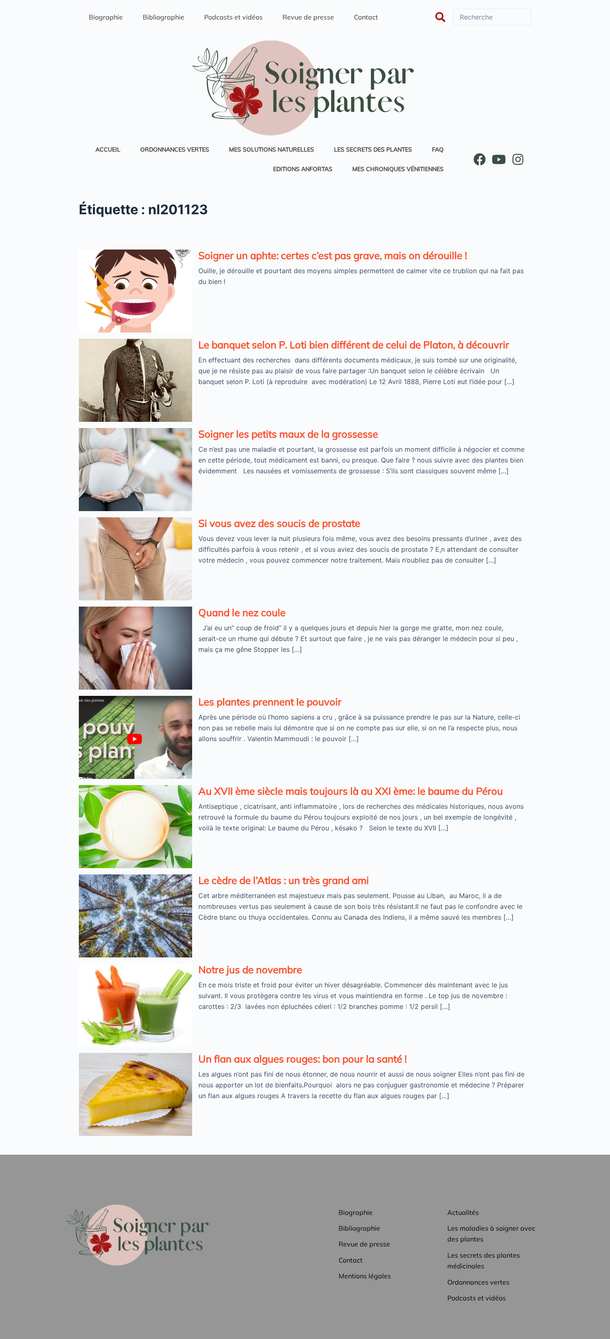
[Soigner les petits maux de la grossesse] (135, 469)
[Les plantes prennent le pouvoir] (135, 737)
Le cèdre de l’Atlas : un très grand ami (283, 880)
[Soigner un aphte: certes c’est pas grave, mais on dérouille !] (135, 291)
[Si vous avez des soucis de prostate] (135, 558)
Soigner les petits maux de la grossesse (288, 434)
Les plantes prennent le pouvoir (270, 701)
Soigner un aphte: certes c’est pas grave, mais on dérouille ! (332, 255)
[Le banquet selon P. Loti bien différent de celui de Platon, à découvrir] (135, 380)
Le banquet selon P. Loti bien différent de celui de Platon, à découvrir (353, 344)
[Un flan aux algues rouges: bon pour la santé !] (135, 1094)
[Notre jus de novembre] (135, 1005)
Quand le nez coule (241, 612)
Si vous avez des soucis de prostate (279, 523)
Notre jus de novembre (250, 969)
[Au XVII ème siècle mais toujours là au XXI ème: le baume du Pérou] (135, 826)
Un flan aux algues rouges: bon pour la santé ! (302, 1059)
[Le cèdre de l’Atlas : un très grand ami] (135, 915)
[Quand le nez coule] (135, 648)
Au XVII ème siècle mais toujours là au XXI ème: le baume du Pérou (350, 791)
